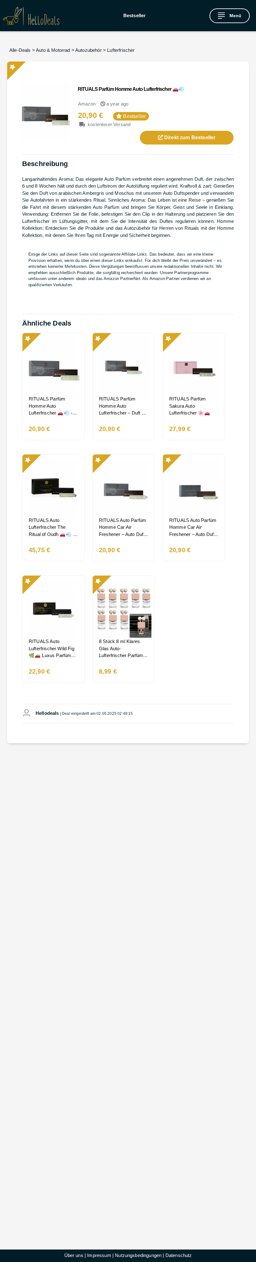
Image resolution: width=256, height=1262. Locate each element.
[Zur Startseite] (31, 16)
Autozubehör (88, 50)
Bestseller (134, 15)
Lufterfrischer (121, 50)
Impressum (99, 1255)
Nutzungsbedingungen (138, 1255)
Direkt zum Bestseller (189, 137)
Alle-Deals (20, 50)
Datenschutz (178, 1255)
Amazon (87, 103)
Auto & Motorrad (53, 50)
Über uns (73, 1255)
